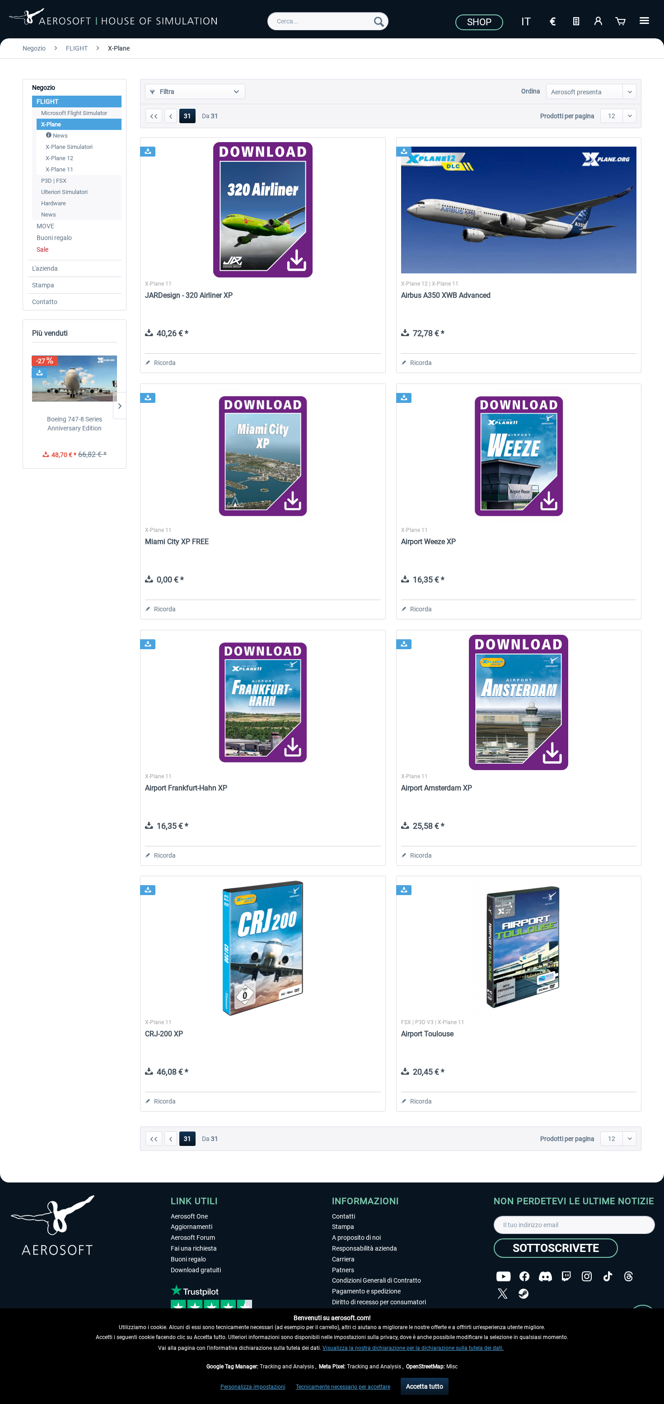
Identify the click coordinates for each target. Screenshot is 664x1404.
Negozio (43, 87)
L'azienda (45, 268)
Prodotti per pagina (567, 116)
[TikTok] (607, 1276)
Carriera (343, 1259)
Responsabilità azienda (364, 1248)
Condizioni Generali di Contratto (376, 1280)
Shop (479, 22)
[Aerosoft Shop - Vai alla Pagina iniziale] (113, 20)
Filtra (166, 91)
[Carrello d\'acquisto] (621, 20)
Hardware (53, 203)
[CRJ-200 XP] (262, 948)
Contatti (343, 1216)
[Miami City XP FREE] (262, 456)
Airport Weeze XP (428, 541)
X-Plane (51, 124)
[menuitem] (327, 21)
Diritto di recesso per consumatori (379, 1302)
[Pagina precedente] (170, 116)
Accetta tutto (424, 1386)
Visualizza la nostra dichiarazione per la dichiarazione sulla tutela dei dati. (413, 1348)
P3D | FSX (53, 180)
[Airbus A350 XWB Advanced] (518, 209)
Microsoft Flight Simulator (74, 113)
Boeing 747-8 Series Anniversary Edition (74, 424)
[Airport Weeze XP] (518, 456)
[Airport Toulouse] (518, 948)
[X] (503, 1293)
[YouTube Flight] (503, 1276)
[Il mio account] (598, 20)
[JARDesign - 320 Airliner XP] (262, 209)
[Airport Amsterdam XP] (518, 702)
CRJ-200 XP (164, 1034)
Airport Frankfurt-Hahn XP (186, 788)
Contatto (44, 301)
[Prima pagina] (153, 116)
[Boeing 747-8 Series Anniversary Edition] (74, 378)
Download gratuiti (196, 1270)
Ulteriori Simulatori (64, 192)
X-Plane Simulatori (69, 146)
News (59, 135)
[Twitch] (566, 1276)
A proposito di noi (356, 1237)
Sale (42, 249)
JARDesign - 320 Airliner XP (189, 295)
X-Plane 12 (59, 158)
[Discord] (545, 1276)
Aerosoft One (189, 1216)
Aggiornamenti (191, 1226)
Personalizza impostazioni (252, 1387)
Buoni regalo (54, 237)
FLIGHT (47, 101)
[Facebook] (524, 1276)
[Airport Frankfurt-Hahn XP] (262, 702)
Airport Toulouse (427, 1034)
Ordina (530, 91)
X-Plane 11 (59, 169)
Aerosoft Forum (193, 1237)
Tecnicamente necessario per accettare (343, 1387)
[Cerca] (378, 21)
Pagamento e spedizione (366, 1291)
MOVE (45, 226)
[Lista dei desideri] (576, 20)
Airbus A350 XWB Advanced (446, 295)
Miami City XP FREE (177, 541)
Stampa (43, 285)
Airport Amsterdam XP (436, 788)
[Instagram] (587, 1276)
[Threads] (628, 1276)
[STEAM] (523, 1293)
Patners (343, 1270)
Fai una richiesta (194, 1248)
